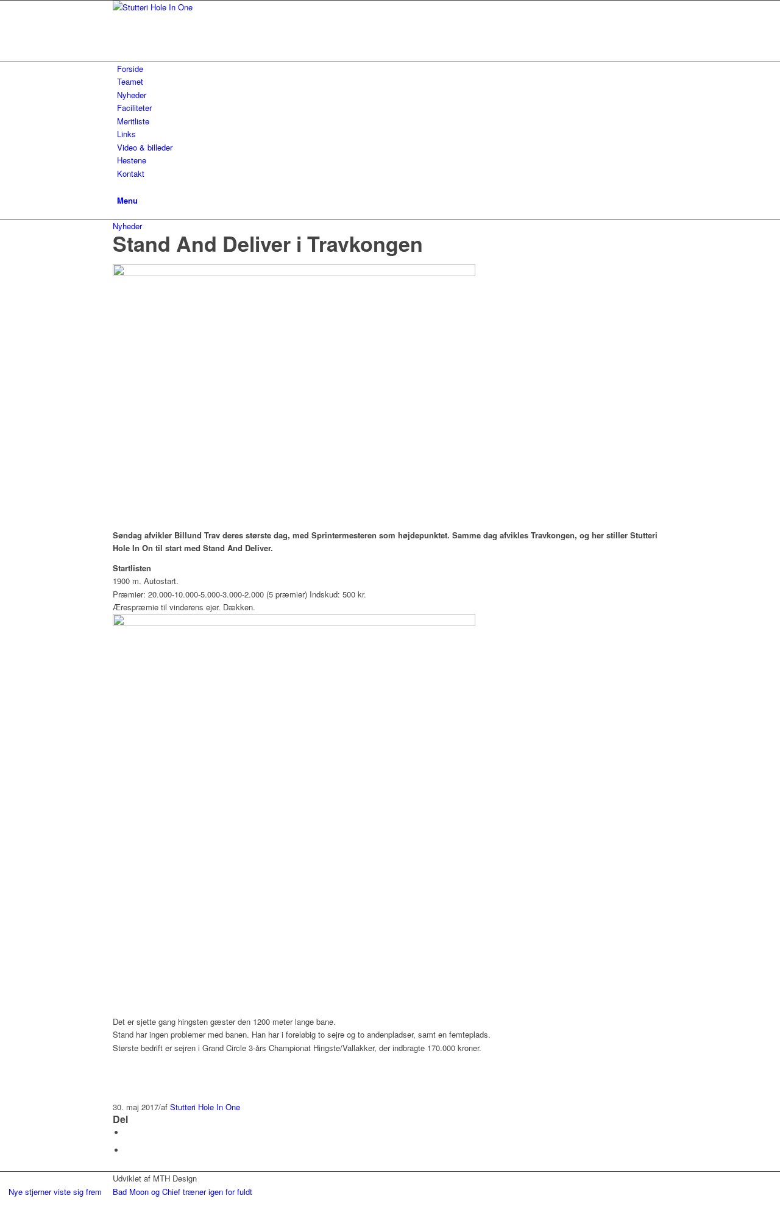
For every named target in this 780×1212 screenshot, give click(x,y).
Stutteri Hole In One (205, 1107)
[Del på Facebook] (128, 1132)
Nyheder (127, 226)
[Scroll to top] (3, 1205)
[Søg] (120, 186)
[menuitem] (392, 68)
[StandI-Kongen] (294, 273)
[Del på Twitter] (128, 1150)
